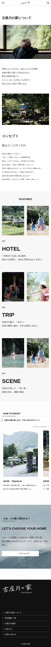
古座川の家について (13, 613)
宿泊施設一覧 (10, 618)
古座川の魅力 (10, 623)
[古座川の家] (25, 3)
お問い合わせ (10, 634)
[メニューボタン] (3, 3)
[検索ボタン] (48, 3)
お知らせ (8, 629)
